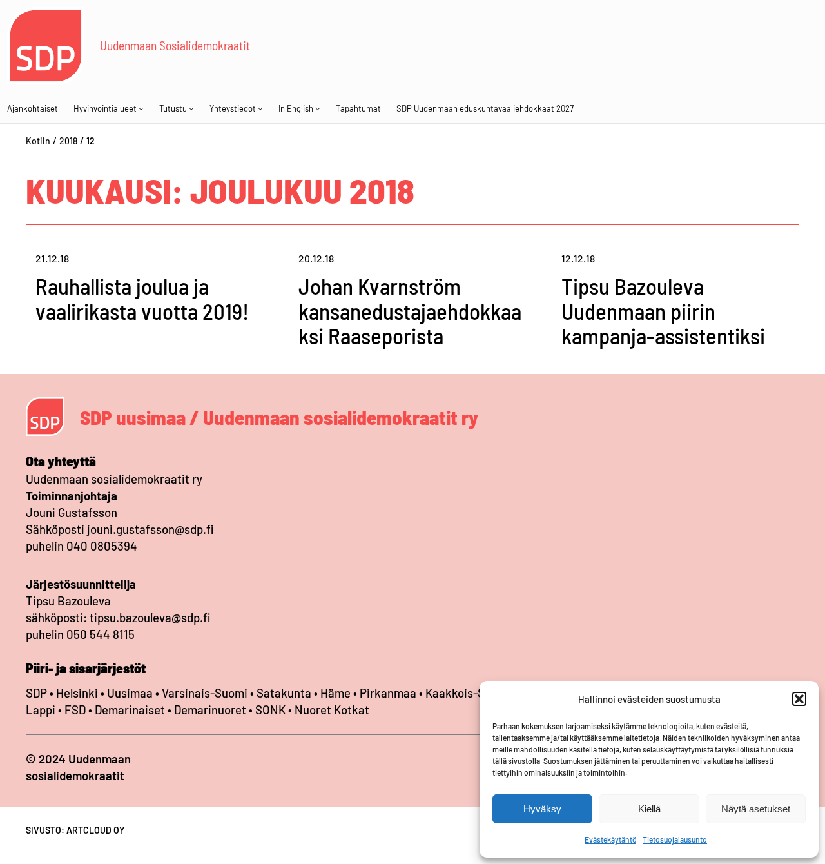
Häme (336, 692)
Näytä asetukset (755, 808)
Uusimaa (130, 692)
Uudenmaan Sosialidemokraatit (175, 45)
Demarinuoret (210, 709)
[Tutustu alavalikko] (191, 108)
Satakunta (284, 692)
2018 (68, 140)
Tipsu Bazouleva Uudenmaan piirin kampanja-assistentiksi (663, 310)
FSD (75, 709)
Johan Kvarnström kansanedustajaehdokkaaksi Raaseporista (409, 310)
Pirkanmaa (388, 692)
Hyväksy (542, 808)
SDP (36, 692)
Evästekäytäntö (610, 839)
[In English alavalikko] (317, 108)
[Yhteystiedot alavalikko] (260, 108)
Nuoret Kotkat (332, 709)
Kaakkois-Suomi (467, 692)
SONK (270, 709)
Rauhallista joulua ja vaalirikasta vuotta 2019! (142, 298)
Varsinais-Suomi (205, 692)
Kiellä (649, 808)
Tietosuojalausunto (675, 839)
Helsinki (78, 692)
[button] (799, 698)
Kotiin (38, 140)
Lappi (40, 709)
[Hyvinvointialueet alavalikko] (141, 108)
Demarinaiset (130, 709)
